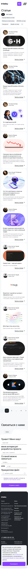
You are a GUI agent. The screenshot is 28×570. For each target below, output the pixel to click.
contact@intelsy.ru (18, 543)
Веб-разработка (5, 503)
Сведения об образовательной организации (18, 518)
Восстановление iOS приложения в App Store (7, 509)
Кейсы (15, 501)
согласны (17, 554)
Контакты (16, 510)
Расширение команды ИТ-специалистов (6, 512)
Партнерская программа (20, 505)
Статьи (16, 503)
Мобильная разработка (7, 505)
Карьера (16, 508)
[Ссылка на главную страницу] (4, 4)
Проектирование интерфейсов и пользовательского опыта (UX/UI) (6, 518)
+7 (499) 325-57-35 (7, 537)
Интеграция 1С (4, 528)
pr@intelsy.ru (4, 543)
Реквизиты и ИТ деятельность (18, 513)
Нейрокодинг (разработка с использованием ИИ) (6, 524)
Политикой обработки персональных (13, 558)
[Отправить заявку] (19, 4)
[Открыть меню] (25, 4)
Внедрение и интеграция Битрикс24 (7, 531)
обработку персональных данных (12, 479)
